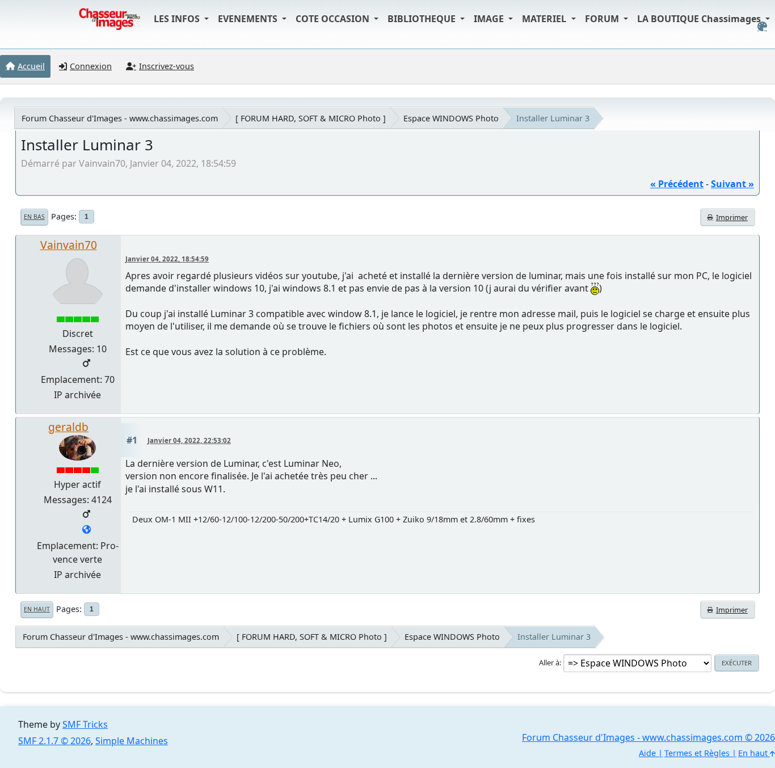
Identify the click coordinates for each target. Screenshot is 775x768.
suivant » (732, 184)
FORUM (603, 18)
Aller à (549, 662)
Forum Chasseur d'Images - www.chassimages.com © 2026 (648, 737)
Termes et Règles (697, 753)
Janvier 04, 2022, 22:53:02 (189, 440)
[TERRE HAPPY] (86, 530)
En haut (37, 609)
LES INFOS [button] (178, 18)
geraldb (68, 426)
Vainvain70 (68, 244)
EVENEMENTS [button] (249, 18)
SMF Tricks (85, 724)
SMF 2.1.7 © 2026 (54, 741)
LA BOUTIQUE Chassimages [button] (700, 18)
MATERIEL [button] (545, 18)
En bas (34, 217)
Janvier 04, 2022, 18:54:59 (167, 259)
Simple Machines (131, 741)
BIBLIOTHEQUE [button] (422, 18)
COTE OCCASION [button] (334, 18)
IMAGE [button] (490, 18)
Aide (647, 753)
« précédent (677, 184)
